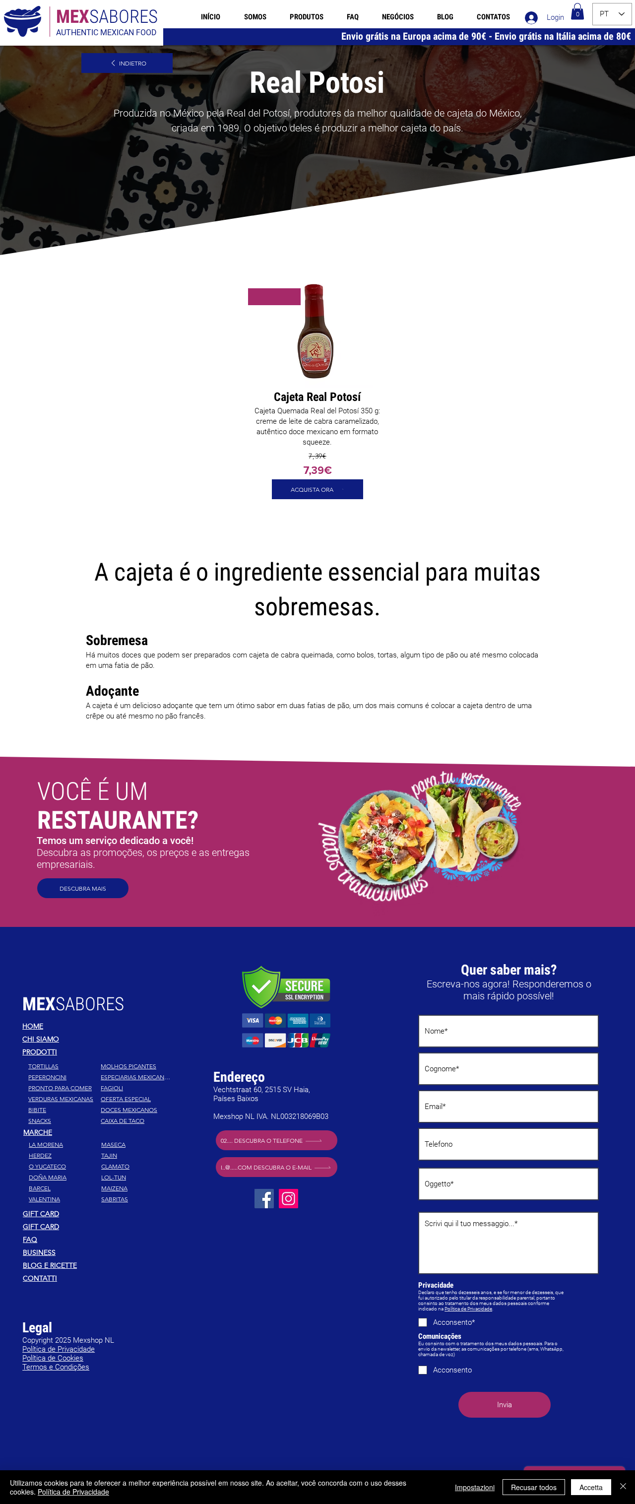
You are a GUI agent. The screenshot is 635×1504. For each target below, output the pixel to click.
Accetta (591, 1487)
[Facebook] (264, 1198)
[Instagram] (288, 1198)
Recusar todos (534, 1487)
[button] (577, 11)
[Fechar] (623, 1487)
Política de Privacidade (468, 1308)
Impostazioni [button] (475, 1487)
